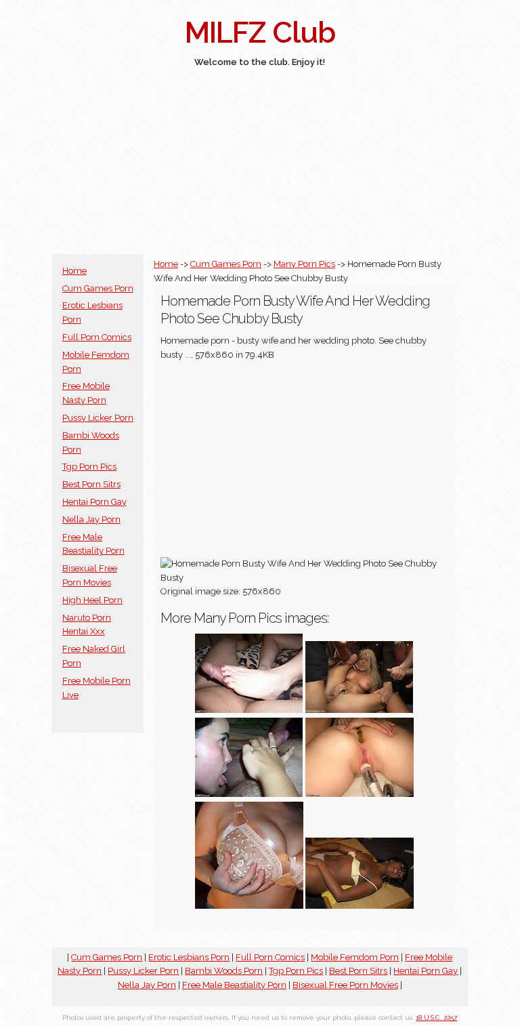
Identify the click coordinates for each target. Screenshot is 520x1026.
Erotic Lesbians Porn (189, 957)
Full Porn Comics (96, 337)
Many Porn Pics (304, 264)
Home (74, 271)
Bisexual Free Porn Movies (345, 985)
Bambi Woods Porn (224, 971)
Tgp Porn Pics (89, 466)
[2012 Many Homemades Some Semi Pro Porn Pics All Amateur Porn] (359, 906)
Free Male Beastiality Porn (234, 985)
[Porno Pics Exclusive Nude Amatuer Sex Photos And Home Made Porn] (249, 906)
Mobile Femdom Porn (355, 957)
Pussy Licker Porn (97, 418)
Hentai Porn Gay (94, 502)
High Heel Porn (92, 600)
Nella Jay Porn (91, 519)
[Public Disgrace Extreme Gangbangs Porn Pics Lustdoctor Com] (359, 710)
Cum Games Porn (97, 288)
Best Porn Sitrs (91, 484)
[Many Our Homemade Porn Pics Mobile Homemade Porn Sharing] (249, 710)
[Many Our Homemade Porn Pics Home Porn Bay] (359, 794)
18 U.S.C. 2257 (436, 1017)
